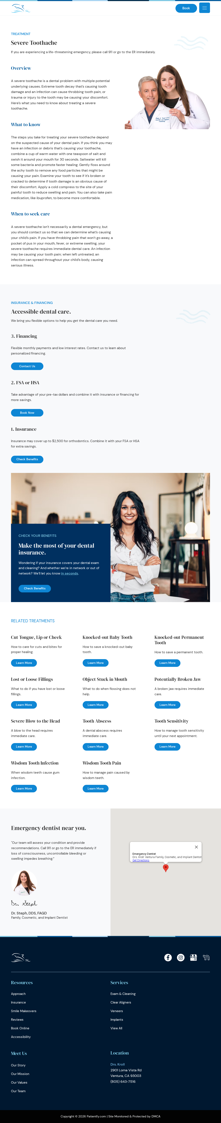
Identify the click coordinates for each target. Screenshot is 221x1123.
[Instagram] (181, 957)
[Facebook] (168, 957)
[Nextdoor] (206, 957)
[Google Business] (193, 957)
